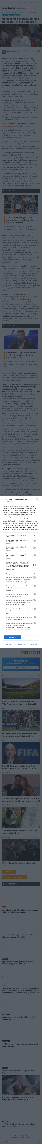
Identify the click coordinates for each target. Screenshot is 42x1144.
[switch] (34, 541)
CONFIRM (12, 637)
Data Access (21, 644)
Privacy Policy (32, 644)
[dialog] (21, 572)
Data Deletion (9, 644)
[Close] (38, 500)
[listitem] (21, 536)
